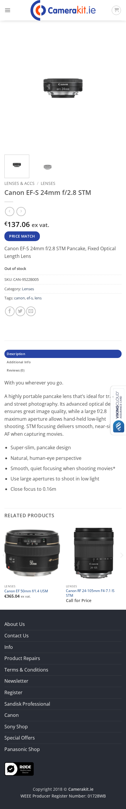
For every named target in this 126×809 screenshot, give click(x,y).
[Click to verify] (19, 768)
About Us (14, 624)
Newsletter (16, 681)
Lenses (48, 183)
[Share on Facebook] (10, 311)
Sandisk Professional (27, 704)
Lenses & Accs (19, 183)
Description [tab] (16, 354)
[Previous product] (20, 211)
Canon (11, 715)
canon (19, 298)
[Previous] (14, 91)
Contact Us (16, 635)
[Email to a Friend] (31, 311)
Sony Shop (16, 726)
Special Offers (19, 738)
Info (8, 647)
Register (13, 692)
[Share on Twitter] (20, 311)
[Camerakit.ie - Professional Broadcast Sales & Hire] (63, 10)
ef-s (30, 298)
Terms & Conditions (26, 670)
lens (38, 298)
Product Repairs (22, 658)
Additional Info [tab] (18, 362)
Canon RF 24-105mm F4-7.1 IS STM (90, 592)
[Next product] (9, 211)
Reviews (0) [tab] (15, 370)
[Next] (112, 91)
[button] (7, 10)
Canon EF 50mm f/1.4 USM (26, 591)
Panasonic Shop (22, 749)
